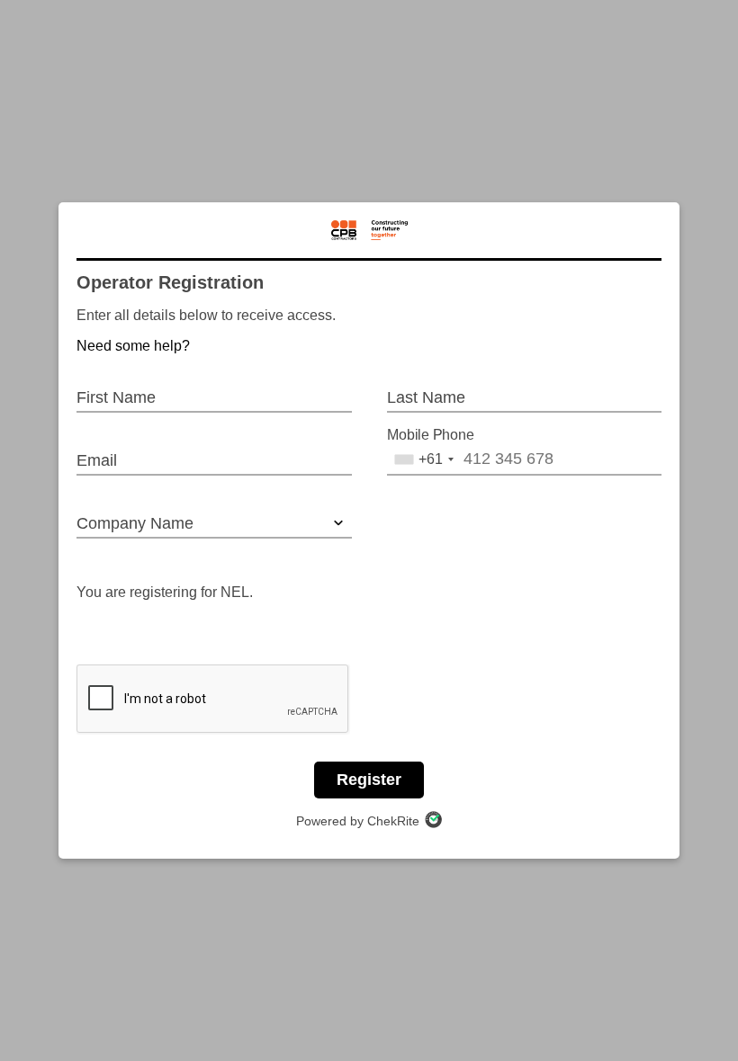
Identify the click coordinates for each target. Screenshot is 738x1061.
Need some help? (133, 345)
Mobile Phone (430, 435)
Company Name (135, 523)
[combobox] (423, 460)
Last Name (426, 397)
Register (369, 780)
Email (96, 460)
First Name (116, 397)
